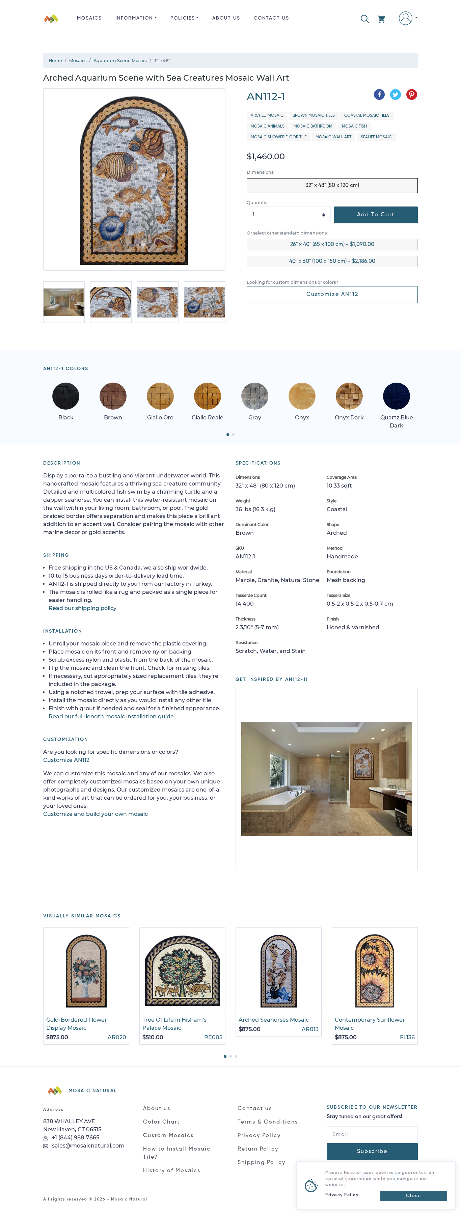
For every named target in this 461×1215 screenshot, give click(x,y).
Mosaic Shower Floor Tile (278, 137)
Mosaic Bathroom (313, 127)
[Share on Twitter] (395, 94)
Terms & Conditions (268, 1129)
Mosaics (89, 18)
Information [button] (134, 18)
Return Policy (258, 1156)
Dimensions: (260, 172)
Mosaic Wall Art (333, 137)
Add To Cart (376, 215)
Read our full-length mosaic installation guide (111, 723)
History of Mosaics (171, 1177)
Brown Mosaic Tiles (314, 116)
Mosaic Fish (354, 127)
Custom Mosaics (168, 1142)
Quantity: (257, 202)
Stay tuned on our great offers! (364, 1124)
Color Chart (161, 1129)
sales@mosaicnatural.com (88, 1152)
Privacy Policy (259, 1142)
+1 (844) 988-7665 (75, 1144)
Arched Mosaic (267, 116)
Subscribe (372, 1158)
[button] (365, 18)
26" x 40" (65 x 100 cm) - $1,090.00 (332, 244)
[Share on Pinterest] (412, 94)
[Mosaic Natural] (51, 24)
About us (226, 18)
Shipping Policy (262, 1169)
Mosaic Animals (267, 127)
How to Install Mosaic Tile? (177, 1160)
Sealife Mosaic (376, 137)
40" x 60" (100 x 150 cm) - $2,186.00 (332, 261)
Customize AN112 (332, 294)
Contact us (271, 18)
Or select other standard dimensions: (287, 233)
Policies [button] (182, 18)
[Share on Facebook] (379, 94)
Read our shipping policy (82, 615)
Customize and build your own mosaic (95, 821)
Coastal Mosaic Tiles (366, 116)
